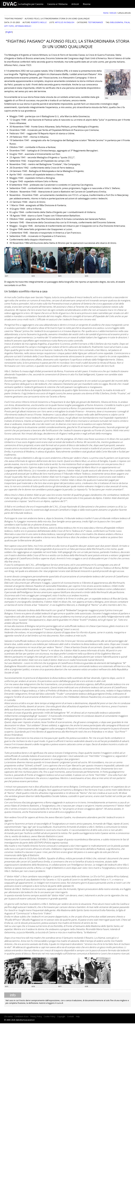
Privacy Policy (36, 1016)
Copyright (61, 1016)
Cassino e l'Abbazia (57, 4)
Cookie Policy (49, 1016)
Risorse (86, 4)
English (9, 32)
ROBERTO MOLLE (39, 22)
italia (127, 22)
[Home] (9, 5)
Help (78, 1016)
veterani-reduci (23, 26)
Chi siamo (8, 1016)
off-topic (9, 26)
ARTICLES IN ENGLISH (64, 22)
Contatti (70, 1016)
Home (105, 13)
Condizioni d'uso (21, 1016)
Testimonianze (95, 22)
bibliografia (116, 22)
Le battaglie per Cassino (30, 4)
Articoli (75, 4)
